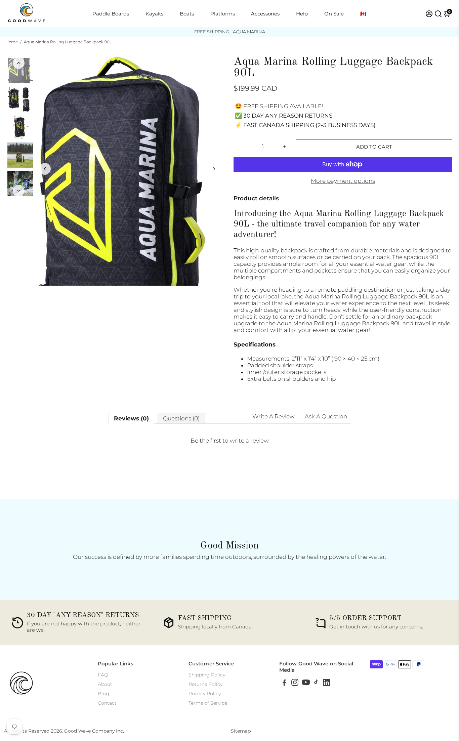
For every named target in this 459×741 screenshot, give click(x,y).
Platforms (222, 13)
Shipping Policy (207, 674)
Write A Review (273, 416)
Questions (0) (181, 418)
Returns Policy (205, 684)
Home (11, 41)
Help (302, 13)
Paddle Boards (110, 13)
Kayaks (154, 13)
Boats (187, 13)
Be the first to (230, 440)
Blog (103, 693)
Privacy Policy (205, 693)
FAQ (103, 674)
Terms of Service (208, 703)
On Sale (334, 13)
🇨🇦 (363, 13)
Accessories (265, 13)
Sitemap (241, 731)
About (105, 684)
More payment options (343, 180)
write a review (249, 440)
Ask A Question (326, 416)
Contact (107, 703)
